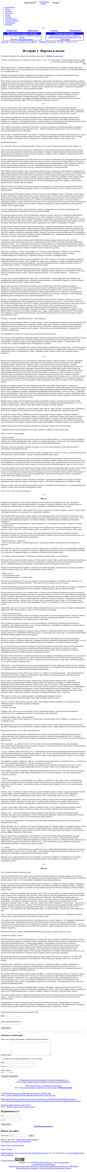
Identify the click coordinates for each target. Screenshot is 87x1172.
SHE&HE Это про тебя (47, 42)
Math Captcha (5, 1070)
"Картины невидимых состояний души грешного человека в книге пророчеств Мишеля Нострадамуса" (43, 1101)
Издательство (10, 7)
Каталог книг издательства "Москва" (23, 42)
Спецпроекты (10, 23)
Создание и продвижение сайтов (43, 1164)
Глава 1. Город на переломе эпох (12, 1145)
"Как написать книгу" (26, 39)
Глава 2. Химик (6, 1149)
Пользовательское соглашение (27, 1168)
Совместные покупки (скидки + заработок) (64, 35)
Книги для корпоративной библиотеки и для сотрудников (64, 38)
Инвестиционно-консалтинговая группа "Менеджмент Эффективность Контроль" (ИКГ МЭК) (43, 1166)
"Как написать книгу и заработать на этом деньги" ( (46, 1088)
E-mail (4, 1066)
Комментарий (6, 1055)
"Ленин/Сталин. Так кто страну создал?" (20, 1107)
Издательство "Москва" (43, 1162)
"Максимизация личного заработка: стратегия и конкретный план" (46, 1082)
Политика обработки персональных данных (55, 1168)
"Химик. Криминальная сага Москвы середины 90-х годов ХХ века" (31, 1095)
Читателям (9, 13)
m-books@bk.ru (63, 1162)
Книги (7, 9)
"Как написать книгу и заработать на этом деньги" (24, 36)
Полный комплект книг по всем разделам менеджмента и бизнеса (25, 1153)
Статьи (7, 15)
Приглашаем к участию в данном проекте (16, 1141)
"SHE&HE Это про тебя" (54, 56)
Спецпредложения (12, 21)
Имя (3, 1016)
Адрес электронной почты (11, 1021)
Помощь (8, 17)
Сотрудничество (11, 19)
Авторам (8, 11)
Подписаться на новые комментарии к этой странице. (22, 1059)
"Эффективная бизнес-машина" (27, 1139)
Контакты (8, 24)
